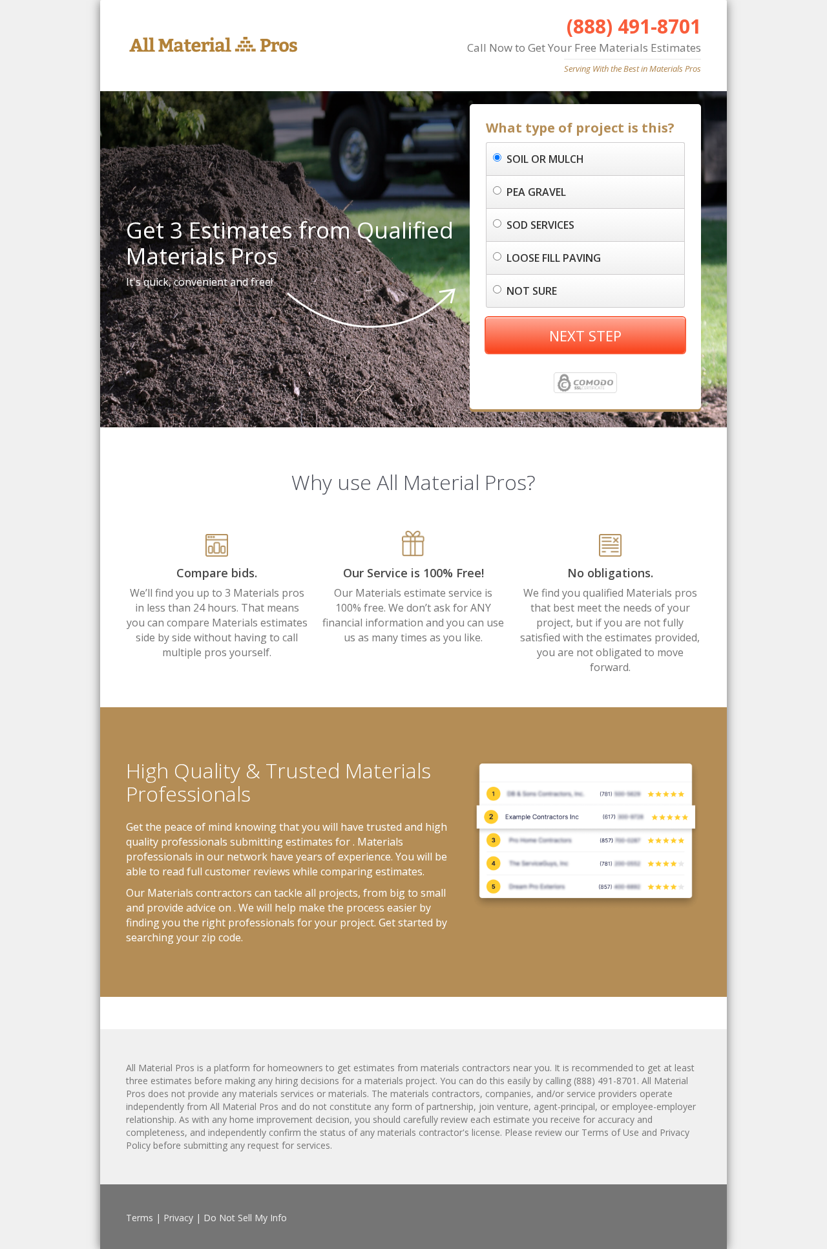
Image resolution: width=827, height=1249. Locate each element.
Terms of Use (610, 1132)
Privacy (178, 1218)
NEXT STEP (585, 335)
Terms (139, 1218)
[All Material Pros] (211, 45)
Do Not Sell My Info (245, 1218)
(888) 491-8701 (634, 26)
